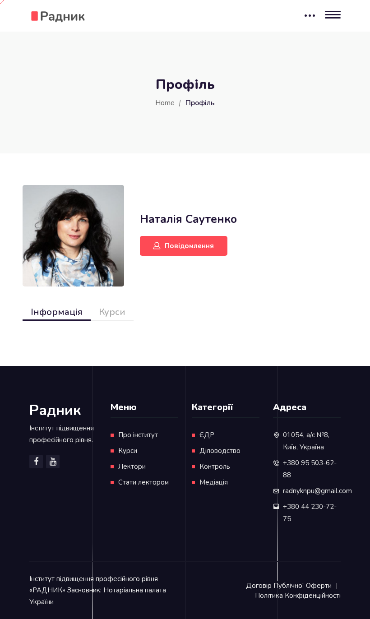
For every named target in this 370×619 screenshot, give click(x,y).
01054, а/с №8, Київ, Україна (306, 441)
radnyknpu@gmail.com (317, 490)
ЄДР (206, 434)
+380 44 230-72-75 (310, 512)
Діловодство (219, 450)
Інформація (57, 312)
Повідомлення (189, 245)
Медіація (213, 482)
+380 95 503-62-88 (310, 469)
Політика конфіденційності (298, 595)
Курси (112, 312)
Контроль (214, 466)
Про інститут (138, 434)
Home (165, 103)
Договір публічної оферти (289, 585)
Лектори (132, 466)
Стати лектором (143, 482)
